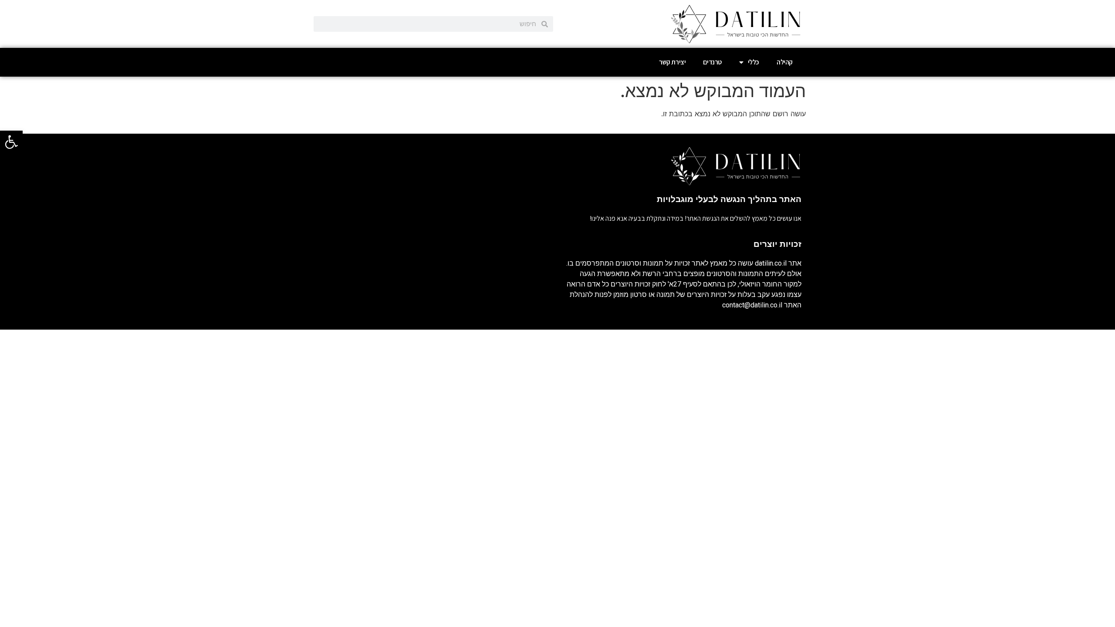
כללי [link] (753, 62)
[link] (11, 142)
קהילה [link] (785, 62)
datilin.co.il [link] (771, 263)
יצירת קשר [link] (672, 62)
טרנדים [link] (712, 62)
